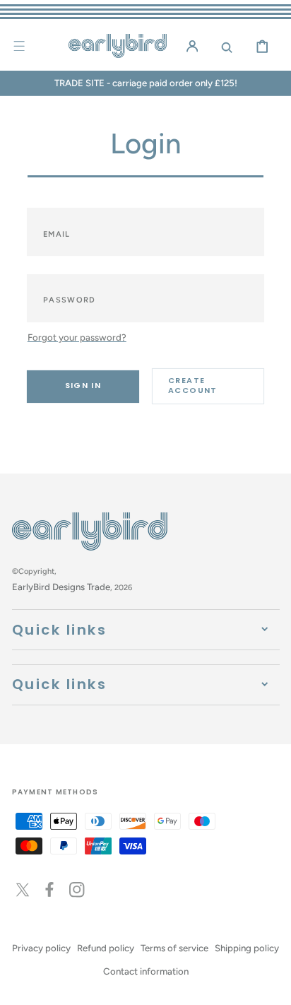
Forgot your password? (77, 337)
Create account (193, 385)
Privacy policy (41, 947)
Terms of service (174, 947)
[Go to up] (271, 984)
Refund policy (105, 947)
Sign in (83, 385)
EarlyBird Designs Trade (61, 586)
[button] (19, 46)
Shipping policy (247, 947)
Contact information (146, 971)
